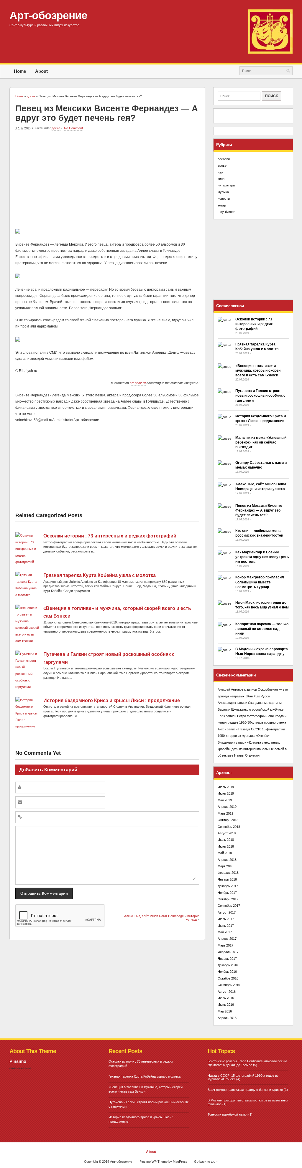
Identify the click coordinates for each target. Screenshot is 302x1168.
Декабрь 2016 (228, 965)
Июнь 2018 (226, 846)
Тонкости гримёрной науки (227, 1114)
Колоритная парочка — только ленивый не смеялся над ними (261, 629)
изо (220, 172)
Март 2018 (225, 866)
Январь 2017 (227, 958)
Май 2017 (225, 932)
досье (56, 128)
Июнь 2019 (226, 793)
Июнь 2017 (226, 925)
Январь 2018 (227, 879)
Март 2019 (225, 813)
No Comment (73, 128)
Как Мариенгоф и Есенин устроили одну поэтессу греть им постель (262, 557)
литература (226, 185)
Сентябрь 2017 (229, 905)
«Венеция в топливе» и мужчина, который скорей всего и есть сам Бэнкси (257, 370)
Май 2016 (225, 1011)
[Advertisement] (107, 178)
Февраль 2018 (228, 872)
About (41, 71)
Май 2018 (225, 853)
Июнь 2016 (226, 1004)
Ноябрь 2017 (227, 892)
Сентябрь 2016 (229, 985)
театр (222, 205)
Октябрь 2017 (228, 899)
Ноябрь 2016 (227, 971)
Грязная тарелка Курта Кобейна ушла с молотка (99, 575)
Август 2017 (227, 912)
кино (221, 179)
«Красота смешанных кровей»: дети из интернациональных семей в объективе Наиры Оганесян (252, 749)
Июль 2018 (226, 839)
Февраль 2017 (228, 952)
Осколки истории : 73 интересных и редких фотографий (109, 535)
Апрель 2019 (227, 806)
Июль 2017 (226, 919)
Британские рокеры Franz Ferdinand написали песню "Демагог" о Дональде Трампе (247, 1063)
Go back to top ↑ (206, 1161)
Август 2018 (227, 833)
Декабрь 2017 (228, 886)
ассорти (224, 159)
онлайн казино (20, 1068)
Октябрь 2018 (228, 820)
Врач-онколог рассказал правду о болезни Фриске (245, 1089)
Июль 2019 (226, 787)
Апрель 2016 (227, 1018)
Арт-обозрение (48, 15)
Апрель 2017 (227, 938)
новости (224, 198)
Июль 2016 (226, 998)
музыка (223, 192)
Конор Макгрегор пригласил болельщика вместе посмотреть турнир (259, 582)
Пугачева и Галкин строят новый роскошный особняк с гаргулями (260, 395)
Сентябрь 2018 (229, 826)
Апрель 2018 (227, 859)
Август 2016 (227, 991)
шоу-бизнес (226, 212)
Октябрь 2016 (228, 978)
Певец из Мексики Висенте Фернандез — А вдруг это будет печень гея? (258, 510)
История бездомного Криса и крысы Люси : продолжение (111, 700)
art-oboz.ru (138, 383)
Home (20, 71)
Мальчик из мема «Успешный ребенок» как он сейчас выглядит (260, 442)
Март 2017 (225, 945)
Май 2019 (225, 800)
